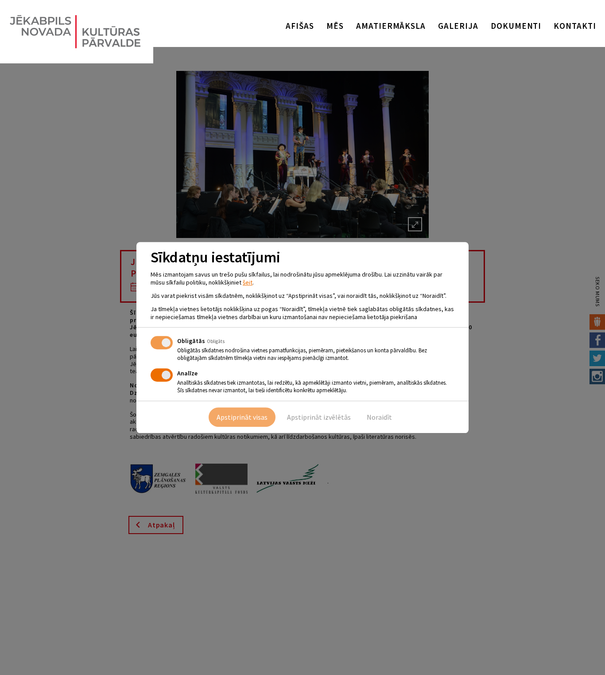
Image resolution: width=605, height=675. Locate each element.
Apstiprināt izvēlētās (319, 417)
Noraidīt (379, 417)
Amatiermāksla (391, 25)
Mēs (335, 25)
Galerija (458, 25)
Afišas (300, 25)
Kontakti (575, 25)
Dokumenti (516, 25)
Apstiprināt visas (242, 417)
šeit (247, 282)
